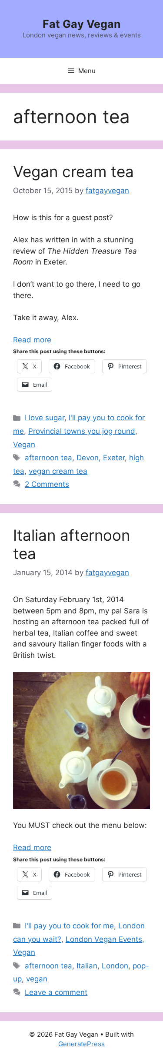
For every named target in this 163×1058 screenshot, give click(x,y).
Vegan (24, 444)
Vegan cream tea (73, 171)
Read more (32, 339)
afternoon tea (48, 457)
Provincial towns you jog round (81, 431)
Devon (88, 457)
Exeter (114, 457)
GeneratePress (81, 1044)
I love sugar (44, 417)
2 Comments (47, 484)
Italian (87, 965)
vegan (36, 978)
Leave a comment (56, 992)
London (115, 965)
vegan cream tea (58, 471)
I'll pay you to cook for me (69, 925)
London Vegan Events (104, 939)
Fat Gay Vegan (82, 23)
